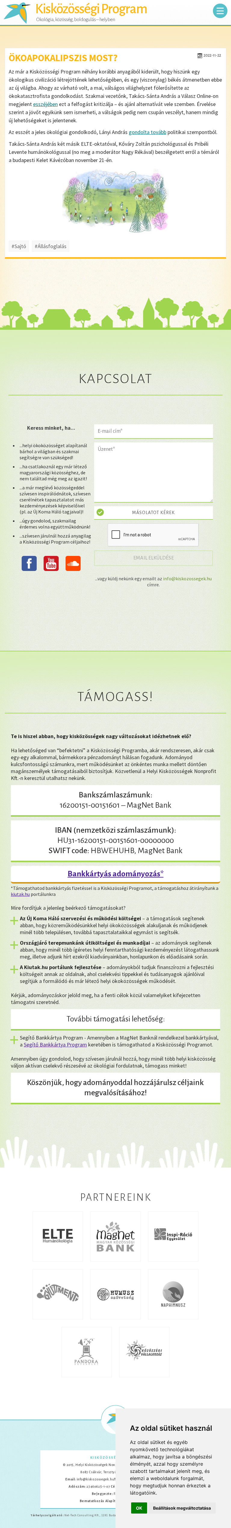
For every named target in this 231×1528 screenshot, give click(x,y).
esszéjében (45, 104)
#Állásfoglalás (50, 246)
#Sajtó (18, 246)
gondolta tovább (147, 132)
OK (139, 1508)
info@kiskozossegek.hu (187, 578)
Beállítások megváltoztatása (182, 1508)
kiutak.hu (20, 894)
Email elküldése (156, 558)
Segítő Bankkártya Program (55, 1044)
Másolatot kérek (153, 512)
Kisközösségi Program (91, 9)
